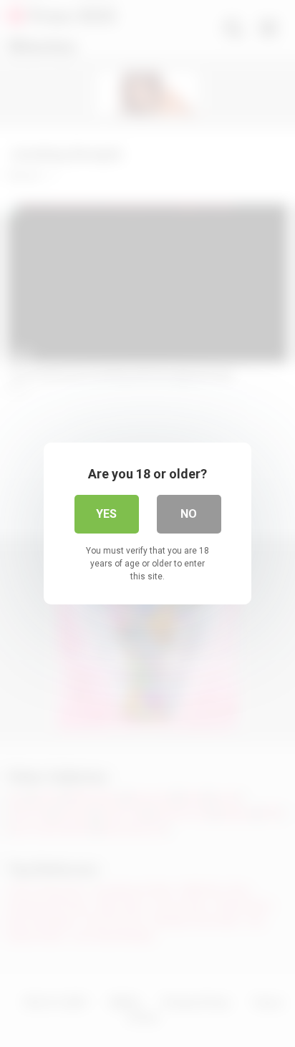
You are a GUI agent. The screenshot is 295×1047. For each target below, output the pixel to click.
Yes (106, 514)
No (188, 514)
